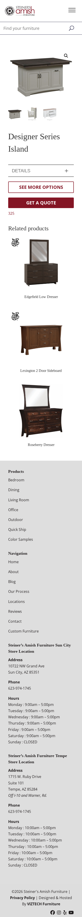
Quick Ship (17, 529)
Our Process (18, 591)
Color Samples (20, 539)
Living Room (18, 499)
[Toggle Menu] (72, 10)
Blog (12, 581)
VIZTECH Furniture (43, 903)
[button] (66, 56)
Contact (15, 621)
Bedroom (16, 479)
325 (11, 213)
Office (13, 509)
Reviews (15, 611)
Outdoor (15, 519)
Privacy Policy (22, 897)
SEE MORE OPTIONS (41, 187)
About (13, 571)
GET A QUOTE (41, 203)
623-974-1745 (19, 688)
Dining (13, 489)
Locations (16, 601)
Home (13, 561)
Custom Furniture (23, 631)
